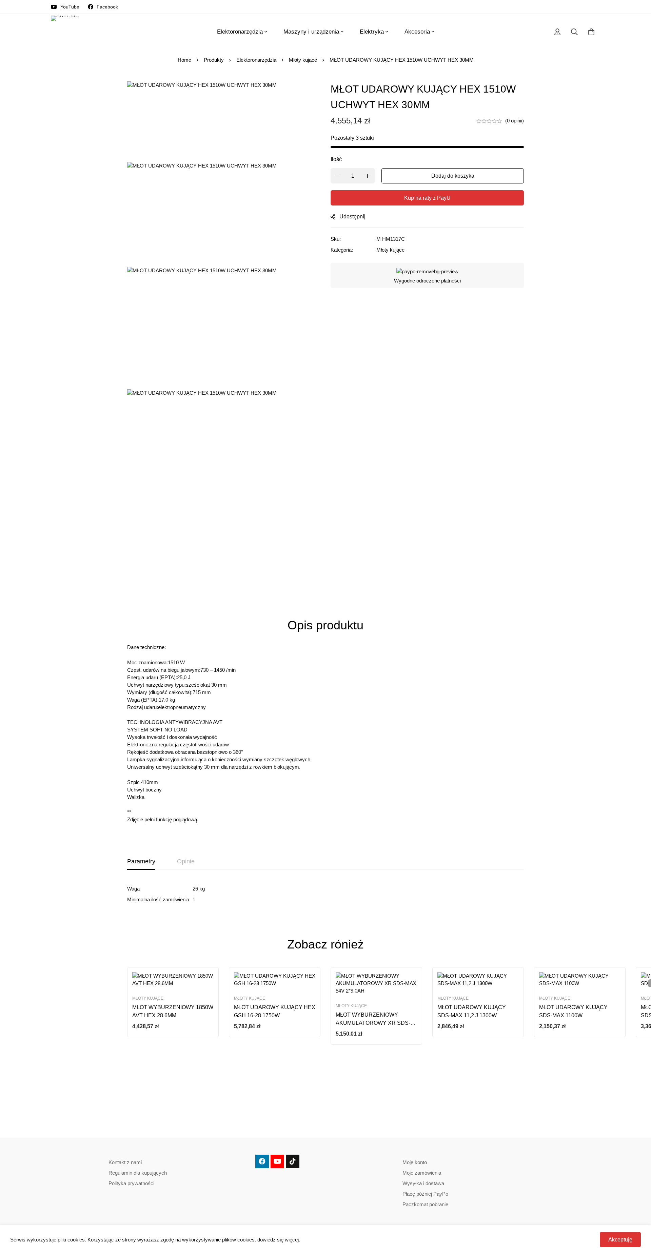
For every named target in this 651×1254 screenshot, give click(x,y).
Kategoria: (342, 250)
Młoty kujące (303, 60)
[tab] (141, 861)
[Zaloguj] (557, 32)
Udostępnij (352, 216)
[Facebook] (262, 1161)
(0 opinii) (514, 120)
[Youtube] (277, 1161)
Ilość (336, 159)
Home (184, 60)
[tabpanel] (325, 894)
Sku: (336, 239)
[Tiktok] (292, 1161)
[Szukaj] (574, 32)
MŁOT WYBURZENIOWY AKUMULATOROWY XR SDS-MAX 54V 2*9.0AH (373, 1023)
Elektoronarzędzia (256, 60)
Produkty (214, 60)
